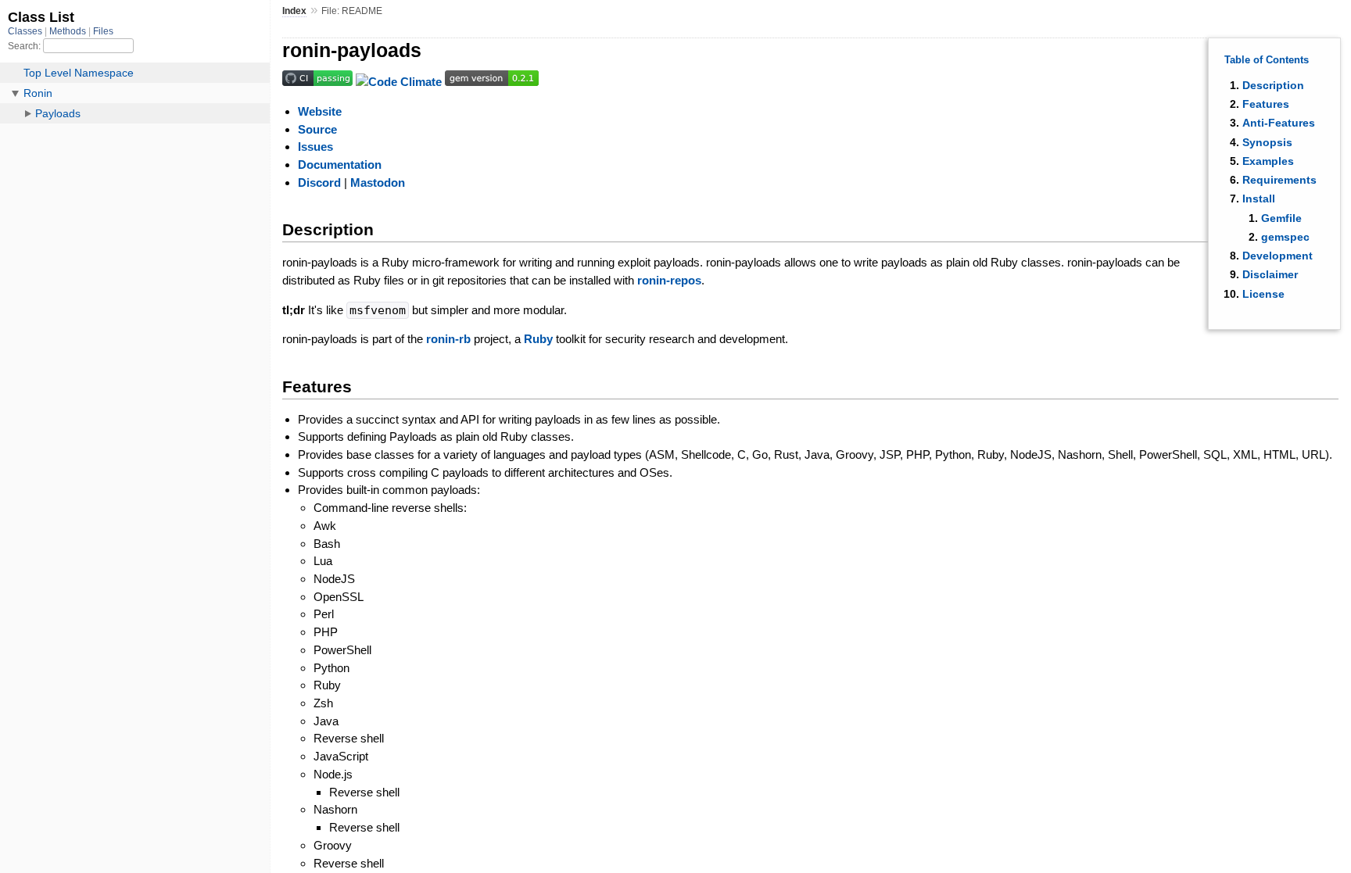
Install (1258, 198)
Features (1265, 104)
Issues (315, 146)
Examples (1268, 161)
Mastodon (377, 182)
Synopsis (1267, 142)
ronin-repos (669, 280)
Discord (319, 182)
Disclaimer (1270, 274)
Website (320, 111)
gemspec (1285, 237)
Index (294, 10)
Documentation (340, 164)
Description (1273, 85)
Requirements (1279, 180)
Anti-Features (1278, 122)
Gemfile (1281, 218)
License (1263, 294)
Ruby (538, 338)
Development (1277, 255)
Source (317, 129)
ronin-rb (448, 338)
